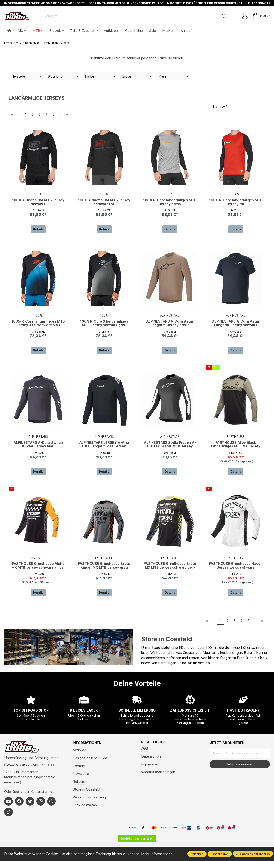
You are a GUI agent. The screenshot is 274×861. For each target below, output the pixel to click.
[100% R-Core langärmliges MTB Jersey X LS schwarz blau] (38, 278)
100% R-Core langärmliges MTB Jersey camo (170, 202)
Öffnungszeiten (85, 805)
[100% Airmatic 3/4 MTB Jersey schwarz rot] (104, 157)
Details (38, 229)
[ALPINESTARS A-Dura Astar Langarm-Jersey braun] (170, 278)
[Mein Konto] (245, 16)
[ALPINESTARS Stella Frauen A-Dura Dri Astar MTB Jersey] (170, 400)
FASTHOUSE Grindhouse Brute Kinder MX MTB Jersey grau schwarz (104, 566)
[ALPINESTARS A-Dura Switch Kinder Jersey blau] (38, 400)
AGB (144, 748)
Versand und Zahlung (89, 797)
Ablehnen (197, 853)
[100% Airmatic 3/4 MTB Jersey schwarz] (38, 157)
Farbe (89, 76)
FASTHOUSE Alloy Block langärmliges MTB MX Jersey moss (235, 445)
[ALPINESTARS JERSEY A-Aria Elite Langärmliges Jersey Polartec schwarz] (104, 400)
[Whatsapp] (51, 801)
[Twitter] (30, 801)
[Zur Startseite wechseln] (17, 16)
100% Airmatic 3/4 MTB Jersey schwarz (38, 202)
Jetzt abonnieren (239, 764)
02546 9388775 (18, 765)
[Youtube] (8, 801)
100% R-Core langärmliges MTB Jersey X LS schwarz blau (38, 323)
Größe (127, 76)
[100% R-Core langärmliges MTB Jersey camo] (170, 157)
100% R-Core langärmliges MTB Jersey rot (235, 202)
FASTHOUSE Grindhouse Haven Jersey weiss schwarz (235, 566)
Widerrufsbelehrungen (158, 772)
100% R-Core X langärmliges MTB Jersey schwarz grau (104, 323)
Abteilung (55, 76)
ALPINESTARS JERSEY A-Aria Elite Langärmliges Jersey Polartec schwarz (104, 445)
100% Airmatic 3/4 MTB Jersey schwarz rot (104, 202)
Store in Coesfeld (166, 639)
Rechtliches (153, 742)
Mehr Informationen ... (158, 854)
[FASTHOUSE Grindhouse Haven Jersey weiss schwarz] (235, 521)
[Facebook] (19, 801)
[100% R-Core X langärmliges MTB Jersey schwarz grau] (104, 278)
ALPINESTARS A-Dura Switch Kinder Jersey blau (38, 444)
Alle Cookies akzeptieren (253, 853)
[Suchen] (224, 16)
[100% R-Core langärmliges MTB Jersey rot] (235, 157)
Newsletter (81, 773)
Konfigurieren (220, 853)
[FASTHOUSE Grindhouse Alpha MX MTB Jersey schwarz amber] (38, 521)
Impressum (149, 764)
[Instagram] (40, 801)
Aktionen (80, 750)
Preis (162, 76)
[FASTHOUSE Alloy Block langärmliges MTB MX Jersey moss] (235, 400)
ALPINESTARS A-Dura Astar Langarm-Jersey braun (170, 323)
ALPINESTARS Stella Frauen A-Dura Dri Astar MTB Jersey (170, 444)
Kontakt (79, 766)
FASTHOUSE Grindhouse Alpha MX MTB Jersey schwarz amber (38, 566)
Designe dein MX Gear (90, 758)
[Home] (9, 31)
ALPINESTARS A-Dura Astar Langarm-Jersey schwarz (235, 323)
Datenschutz (151, 756)
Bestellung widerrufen (137, 838)
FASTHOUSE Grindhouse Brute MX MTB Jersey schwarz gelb (170, 566)
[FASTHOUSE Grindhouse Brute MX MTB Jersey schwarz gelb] (170, 521)
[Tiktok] (8, 812)
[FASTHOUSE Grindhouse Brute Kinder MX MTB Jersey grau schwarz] (104, 521)
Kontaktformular (43, 791)
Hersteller (18, 76)
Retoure (79, 781)
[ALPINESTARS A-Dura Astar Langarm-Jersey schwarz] (235, 278)
